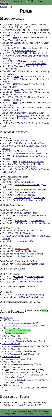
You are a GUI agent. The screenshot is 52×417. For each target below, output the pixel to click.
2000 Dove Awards (11, 328)
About (45, 413)
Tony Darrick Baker (38, 153)
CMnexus (4, 1)
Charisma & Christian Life (26, 146)
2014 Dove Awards (11, 385)
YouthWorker (19, 153)
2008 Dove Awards (11, 356)
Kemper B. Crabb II (31, 279)
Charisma (18, 276)
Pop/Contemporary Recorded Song (18, 375)
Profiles (31, 1)
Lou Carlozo (29, 195)
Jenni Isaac (18, 94)
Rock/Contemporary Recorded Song (19, 346)
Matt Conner (27, 256)
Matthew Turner (30, 213)
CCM (17, 30)
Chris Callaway (30, 140)
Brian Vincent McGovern (14, 40)
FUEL (17, 182)
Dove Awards (6, 317)
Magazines (19, 1)
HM (15, 37)
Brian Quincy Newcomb (34, 189)
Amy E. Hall (28, 241)
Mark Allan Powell (27, 405)
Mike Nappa (38, 164)
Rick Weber (7, 81)
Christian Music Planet (24, 92)
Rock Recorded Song (13, 338)
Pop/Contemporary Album (15, 359)
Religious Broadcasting (23, 156)
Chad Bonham (30, 251)
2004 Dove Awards (11, 336)
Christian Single (21, 164)
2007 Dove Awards (11, 348)
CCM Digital (20, 107)
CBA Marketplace (22, 143)
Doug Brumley (30, 166)
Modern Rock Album (13, 341)
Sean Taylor (39, 197)
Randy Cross (38, 264)
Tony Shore (28, 233)
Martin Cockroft (9, 68)
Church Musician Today (26, 169)
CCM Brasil (20, 61)
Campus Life (19, 43)
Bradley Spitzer (9, 87)
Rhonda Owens (42, 223)
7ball (17, 24)
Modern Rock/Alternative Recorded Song (21, 325)
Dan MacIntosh (40, 53)
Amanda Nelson (29, 192)
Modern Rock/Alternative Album (18, 323)
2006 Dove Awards (11, 343)
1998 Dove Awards (11, 320)
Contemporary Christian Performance (19, 380)
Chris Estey (7, 105)
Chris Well (25, 27)
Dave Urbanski (30, 151)
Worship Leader (22, 248)
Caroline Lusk (11, 110)
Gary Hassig (40, 143)
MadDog (9, 45)
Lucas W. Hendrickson (25, 50)
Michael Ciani (8, 35)
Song (7, 370)
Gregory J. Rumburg (11, 100)
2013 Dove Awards (11, 367)
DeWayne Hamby (35, 276)
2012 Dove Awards (11, 361)
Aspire (17, 179)
